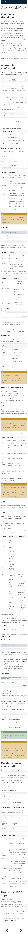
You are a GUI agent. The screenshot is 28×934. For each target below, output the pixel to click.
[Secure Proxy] (7, 930)
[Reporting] (21, 930)
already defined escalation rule (17, 703)
